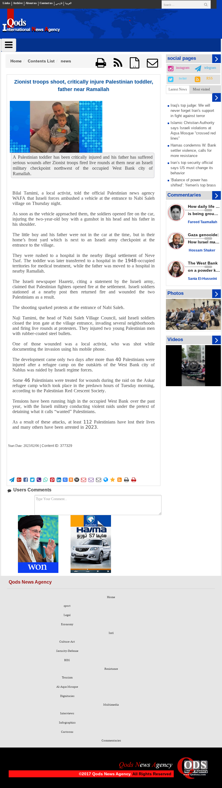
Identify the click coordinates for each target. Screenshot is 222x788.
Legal (67, 615)
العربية (68, 3)
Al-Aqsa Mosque (67, 686)
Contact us (46, 3)
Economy (67, 624)
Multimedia (111, 704)
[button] (152, 63)
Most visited (201, 89)
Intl (111, 633)
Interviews (67, 713)
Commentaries (111, 740)
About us (31, 3)
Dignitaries (67, 696)
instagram (182, 68)
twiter (183, 78)
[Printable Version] (101, 63)
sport (67, 605)
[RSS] (118, 63)
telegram (210, 68)
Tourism (67, 677)
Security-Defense (67, 651)
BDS (67, 660)
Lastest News (178, 89)
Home (16, 61)
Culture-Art (67, 641)
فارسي (59, 3)
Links (6, 3)
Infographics (67, 722)
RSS (209, 78)
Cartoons (67, 732)
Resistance (111, 669)
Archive (18, 3)
